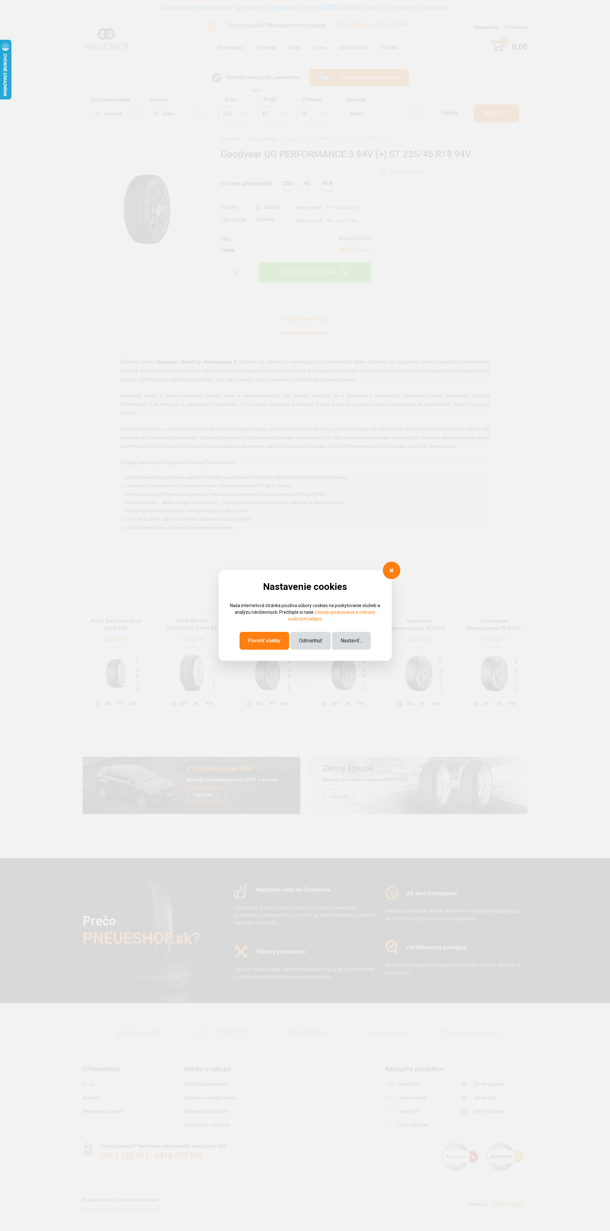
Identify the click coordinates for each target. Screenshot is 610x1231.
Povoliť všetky (264, 641)
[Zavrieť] (391, 570)
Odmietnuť (310, 641)
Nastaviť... (351, 641)
